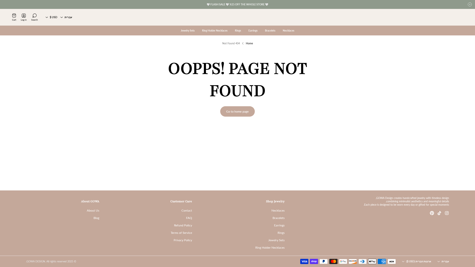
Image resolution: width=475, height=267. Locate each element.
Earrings (279, 225)
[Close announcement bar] (470, 4)
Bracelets (279, 218)
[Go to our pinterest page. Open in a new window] (432, 213)
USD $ (53, 17)
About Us (93, 210)
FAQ (189, 218)
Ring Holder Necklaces (270, 247)
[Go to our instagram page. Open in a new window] (447, 213)
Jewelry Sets (276, 240)
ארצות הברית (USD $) (418, 261)
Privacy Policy (183, 240)
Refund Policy (183, 225)
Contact (186, 210)
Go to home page (237, 111)
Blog (96, 218)
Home (249, 43)
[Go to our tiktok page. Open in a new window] (439, 213)
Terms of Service (181, 232)
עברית (68, 17)
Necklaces (278, 210)
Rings (281, 232)
